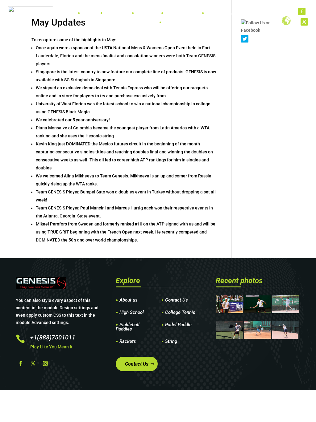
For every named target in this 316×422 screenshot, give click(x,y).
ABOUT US (173, 22)
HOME (87, 13)
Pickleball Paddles (127, 327)
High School (131, 312)
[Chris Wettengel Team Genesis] (257, 311)
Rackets (127, 341)
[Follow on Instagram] (45, 363)
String (171, 341)
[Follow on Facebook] (302, 11)
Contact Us (176, 300)
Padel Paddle (178, 325)
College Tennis (180, 312)
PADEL (141, 13)
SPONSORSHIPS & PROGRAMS (235, 13)
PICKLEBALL (177, 13)
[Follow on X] (304, 22)
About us (128, 300)
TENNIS (111, 13)
